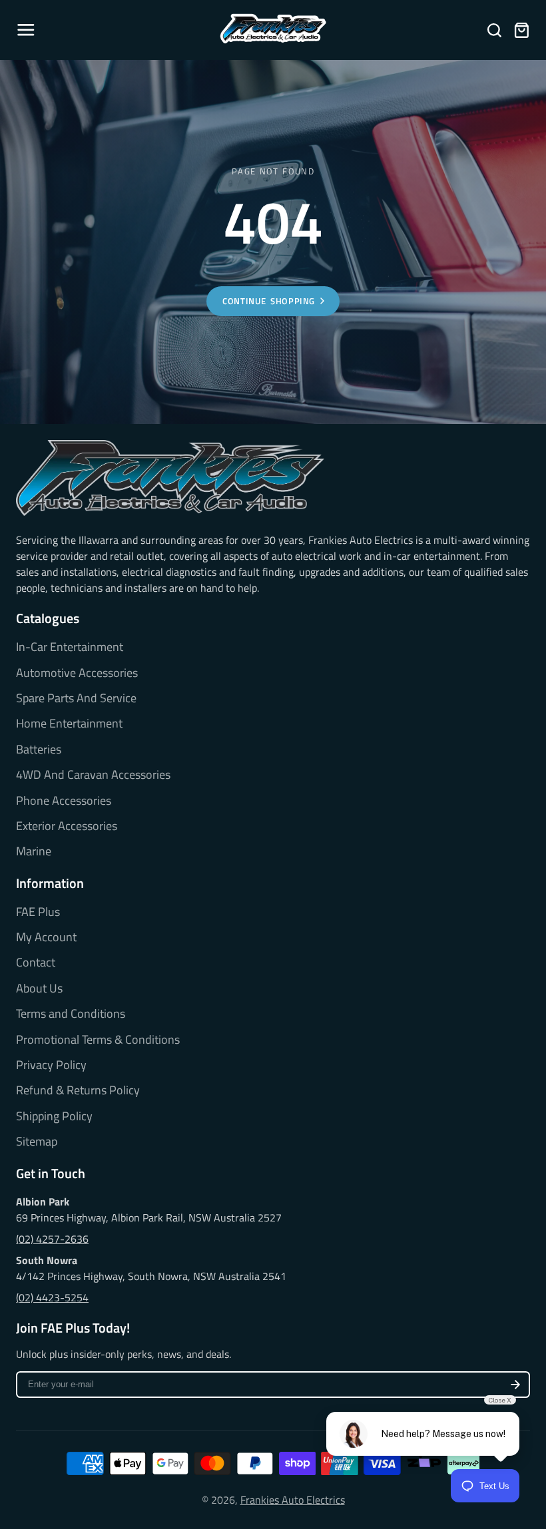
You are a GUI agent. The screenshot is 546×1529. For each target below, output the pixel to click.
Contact (35, 962)
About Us (39, 988)
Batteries (38, 749)
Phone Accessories (63, 800)
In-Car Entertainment (69, 647)
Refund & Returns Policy (78, 1090)
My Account (46, 937)
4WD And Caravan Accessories (93, 774)
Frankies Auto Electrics (292, 1500)
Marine (33, 851)
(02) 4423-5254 (52, 1297)
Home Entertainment (69, 723)
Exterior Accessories (66, 826)
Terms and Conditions (70, 1013)
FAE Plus (38, 912)
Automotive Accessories (77, 673)
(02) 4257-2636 (52, 1239)
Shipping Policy (54, 1116)
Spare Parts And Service (76, 698)
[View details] (170, 478)
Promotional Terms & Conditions (98, 1039)
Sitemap (36, 1141)
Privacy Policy (51, 1065)
